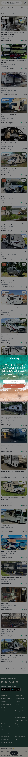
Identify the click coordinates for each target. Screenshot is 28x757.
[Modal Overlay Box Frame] (14, 378)
